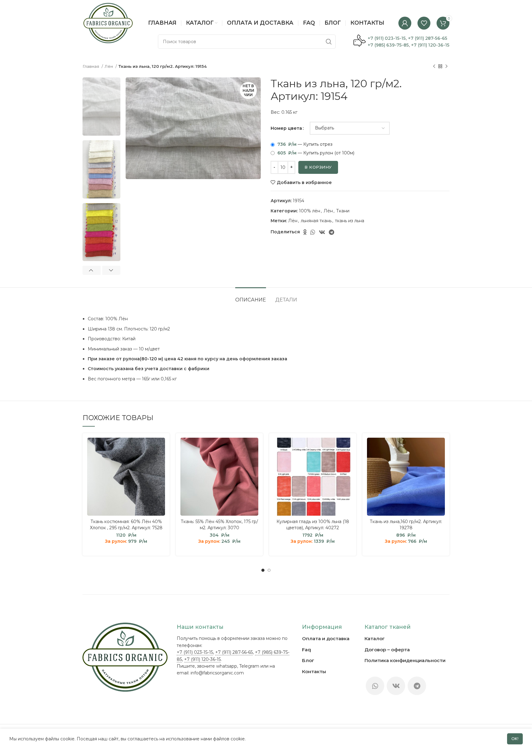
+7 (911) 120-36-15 (430, 45)
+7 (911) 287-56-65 (427, 38)
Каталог (375, 638)
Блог (308, 660)
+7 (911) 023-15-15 (387, 38)
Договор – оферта (387, 650)
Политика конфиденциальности (405, 660)
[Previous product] (434, 66)
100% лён (309, 211)
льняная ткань (316, 220)
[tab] (250, 296)
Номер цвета (286, 128)
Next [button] (111, 270)
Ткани (342, 211)
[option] (101, 106)
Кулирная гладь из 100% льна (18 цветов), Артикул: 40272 (312, 524)
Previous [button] (92, 270)
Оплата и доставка (325, 638)
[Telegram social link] (331, 232)
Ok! (515, 738)
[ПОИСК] (328, 42)
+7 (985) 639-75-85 (388, 45)
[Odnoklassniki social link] (304, 232)
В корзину (318, 167)
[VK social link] (322, 232)
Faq (306, 650)
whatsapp (226, 666)
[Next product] (446, 66)
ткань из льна (349, 220)
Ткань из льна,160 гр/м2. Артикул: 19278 (406, 524)
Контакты (314, 671)
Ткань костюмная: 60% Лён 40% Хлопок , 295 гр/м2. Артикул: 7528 (126, 524)
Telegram (249, 666)
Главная (91, 66)
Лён (109, 66)
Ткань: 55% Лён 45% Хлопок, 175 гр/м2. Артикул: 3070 (219, 524)
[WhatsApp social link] (312, 232)
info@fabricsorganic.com (217, 673)
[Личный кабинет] (404, 23)
